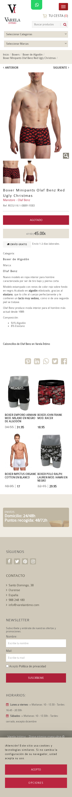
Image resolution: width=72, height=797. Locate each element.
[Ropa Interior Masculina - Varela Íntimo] (13, 14)
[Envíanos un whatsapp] (36, 5)
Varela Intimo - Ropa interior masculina (34, 736)
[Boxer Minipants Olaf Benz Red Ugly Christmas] (36, 115)
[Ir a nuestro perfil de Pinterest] (25, 561)
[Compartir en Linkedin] (37, 362)
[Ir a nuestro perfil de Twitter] (17, 561)
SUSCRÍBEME (36, 677)
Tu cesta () (58, 16)
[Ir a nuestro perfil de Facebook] (9, 561)
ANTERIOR (11, 67)
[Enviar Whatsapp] (46, 362)
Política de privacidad (32, 666)
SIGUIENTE (60, 67)
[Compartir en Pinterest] (28, 362)
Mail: (9, 651)
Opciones (35, 782)
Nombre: (11, 636)
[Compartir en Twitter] (55, 362)
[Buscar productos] (63, 24)
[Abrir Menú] (63, 6)
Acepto (36, 769)
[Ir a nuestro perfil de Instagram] (33, 561)
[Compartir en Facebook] (64, 362)
